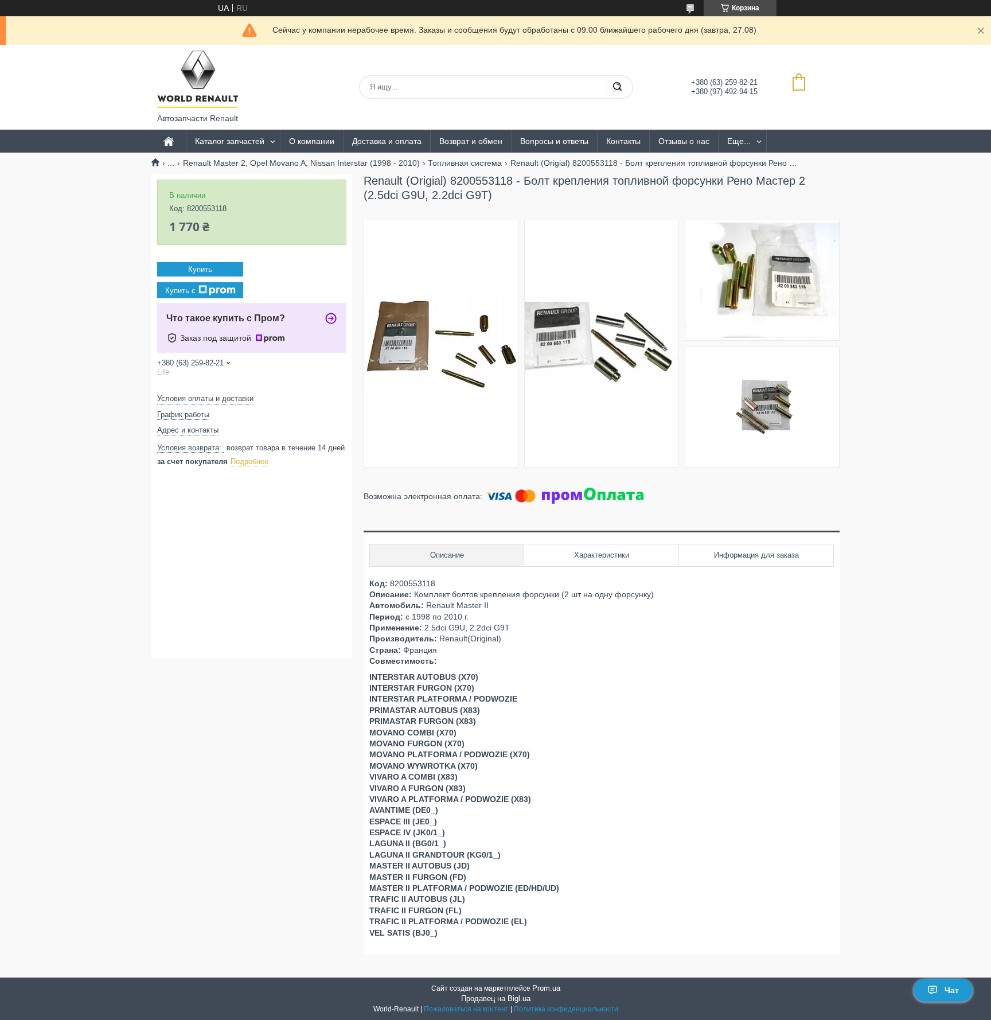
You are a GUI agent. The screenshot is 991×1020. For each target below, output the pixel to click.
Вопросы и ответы (554, 141)
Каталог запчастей (229, 141)
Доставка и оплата (387, 141)
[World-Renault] (197, 79)
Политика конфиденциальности (566, 1009)
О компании (311, 141)
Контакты (623, 141)
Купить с (180, 290)
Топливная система (465, 163)
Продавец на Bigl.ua (495, 998)
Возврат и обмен (470, 141)
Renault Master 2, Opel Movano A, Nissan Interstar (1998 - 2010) (301, 163)
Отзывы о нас (683, 141)
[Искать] (617, 87)
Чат (952, 990)
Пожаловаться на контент (466, 1009)
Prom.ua (546, 988)
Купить (200, 269)
